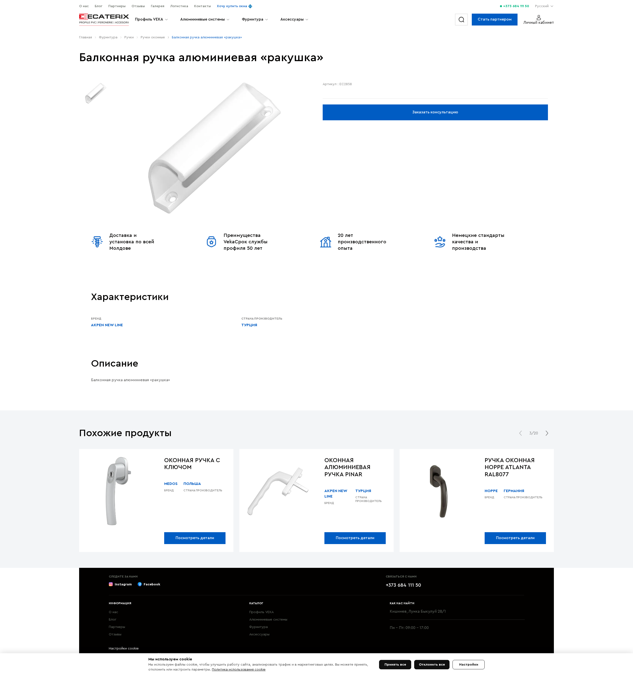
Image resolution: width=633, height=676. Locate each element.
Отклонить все (432, 664)
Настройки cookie (124, 648)
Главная (85, 37)
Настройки (468, 664)
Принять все (395, 664)
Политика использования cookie (239, 669)
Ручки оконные (153, 37)
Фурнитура (108, 37)
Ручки (129, 37)
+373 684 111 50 (516, 6)
